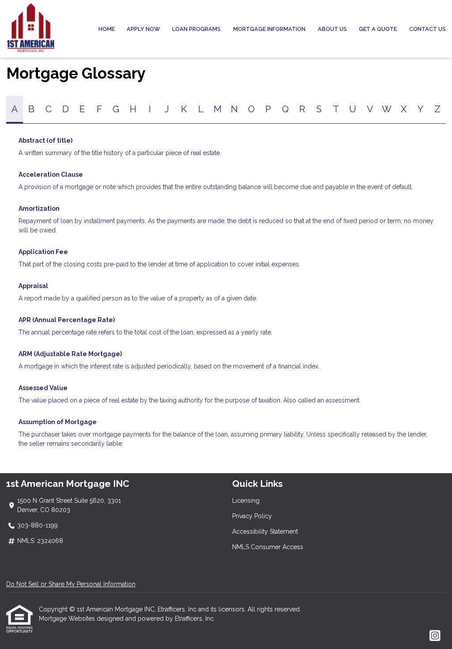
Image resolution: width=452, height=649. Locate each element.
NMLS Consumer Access (267, 546)
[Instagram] (435, 636)
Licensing (246, 500)
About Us (332, 29)
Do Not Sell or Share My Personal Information (71, 584)
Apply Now (143, 29)
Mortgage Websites (68, 618)
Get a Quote (378, 29)
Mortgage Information (269, 29)
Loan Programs (196, 29)
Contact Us (427, 29)
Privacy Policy (252, 516)
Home (106, 29)
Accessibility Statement (265, 531)
